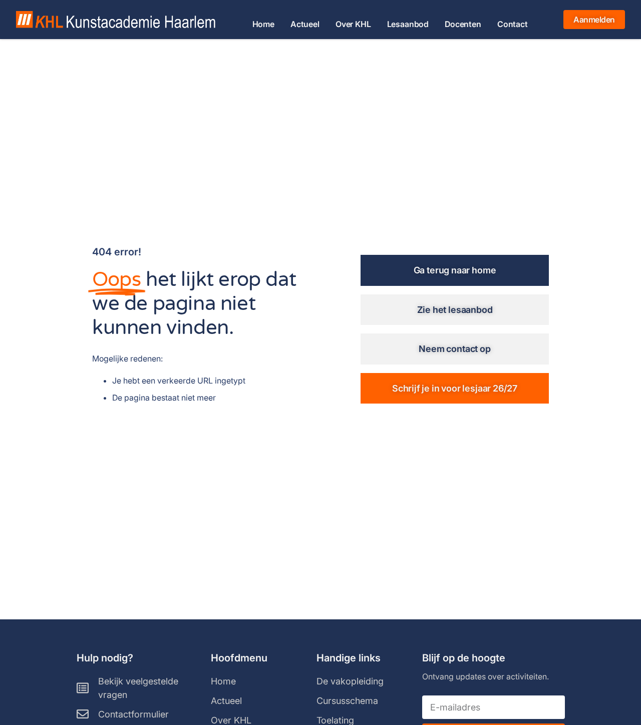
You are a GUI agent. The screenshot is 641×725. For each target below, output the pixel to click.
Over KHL (353, 24)
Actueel (304, 24)
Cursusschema (347, 700)
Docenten (463, 24)
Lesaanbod (408, 24)
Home (263, 24)
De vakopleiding (350, 681)
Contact (512, 24)
